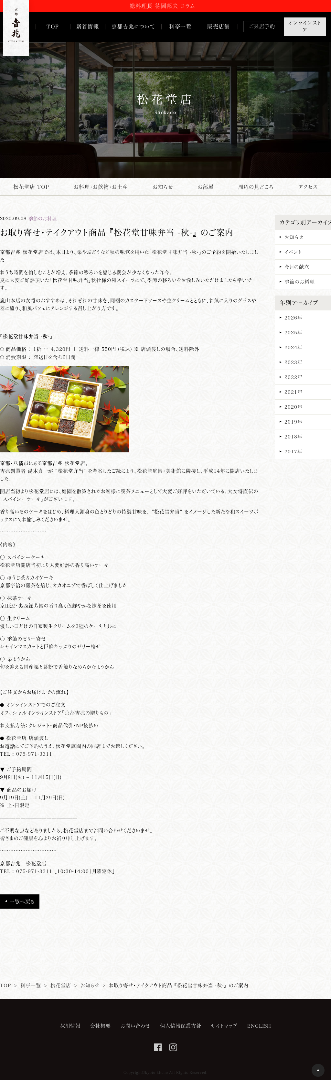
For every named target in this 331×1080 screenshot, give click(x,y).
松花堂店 (60, 985)
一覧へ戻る (22, 901)
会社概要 (100, 1026)
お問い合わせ (135, 1026)
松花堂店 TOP (31, 187)
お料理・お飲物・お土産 (101, 187)
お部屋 (206, 187)
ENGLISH (259, 1026)
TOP (5, 985)
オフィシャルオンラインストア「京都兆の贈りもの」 (56, 713)
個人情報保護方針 (180, 1026)
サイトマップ (224, 1026)
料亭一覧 (30, 985)
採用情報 (70, 1026)
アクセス (308, 187)
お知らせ (163, 187)
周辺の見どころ (256, 187)
